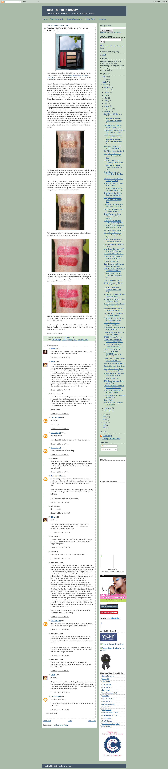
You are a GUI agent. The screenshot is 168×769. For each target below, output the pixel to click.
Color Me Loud (107, 687)
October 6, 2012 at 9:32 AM (60, 472)
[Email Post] (73, 337)
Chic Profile (106, 682)
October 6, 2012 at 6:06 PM (60, 655)
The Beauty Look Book (109, 715)
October (107, 111)
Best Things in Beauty (62, 9)
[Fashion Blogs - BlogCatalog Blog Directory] (112, 650)
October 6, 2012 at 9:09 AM (60, 455)
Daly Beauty (106, 690)
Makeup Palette (83, 340)
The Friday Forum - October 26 (114, 363)
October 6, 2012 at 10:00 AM (60, 513)
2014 (104, 417)
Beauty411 (105, 679)
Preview (103, 32)
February (107, 90)
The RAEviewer (107, 721)
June (106, 101)
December (108, 411)
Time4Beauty (106, 727)
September (108, 109)
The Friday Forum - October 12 (114, 230)
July (106, 103)
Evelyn (53, 348)
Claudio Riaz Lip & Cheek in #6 (114, 366)
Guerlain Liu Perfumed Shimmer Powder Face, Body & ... (112, 290)
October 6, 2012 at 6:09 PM (60, 671)
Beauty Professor (108, 676)
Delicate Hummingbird (109, 693)
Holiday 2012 (72, 340)
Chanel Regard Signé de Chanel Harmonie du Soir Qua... (113, 167)
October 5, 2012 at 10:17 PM (60, 390)
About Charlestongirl (56, 19)
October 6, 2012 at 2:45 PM (60, 617)
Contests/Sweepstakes (74, 19)
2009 (104, 77)
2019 (104, 428)
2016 (104, 422)
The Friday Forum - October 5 (114, 151)
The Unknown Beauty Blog (111, 724)
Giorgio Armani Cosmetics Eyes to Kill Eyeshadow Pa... (112, 121)
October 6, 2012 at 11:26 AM (60, 548)
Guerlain (64, 340)
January (107, 87)
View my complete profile (111, 439)
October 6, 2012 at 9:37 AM (60, 502)
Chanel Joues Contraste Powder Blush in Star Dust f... (113, 174)
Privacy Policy (90, 19)
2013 (104, 414)
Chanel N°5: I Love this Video (114, 254)
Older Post (92, 721)
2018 (104, 425)
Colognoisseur (107, 684)
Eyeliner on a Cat (108, 698)
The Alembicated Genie (110, 713)
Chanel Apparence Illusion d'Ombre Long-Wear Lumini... (112, 216)
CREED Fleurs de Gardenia (113, 337)
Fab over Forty (107, 701)
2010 (104, 79)
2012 (104, 85)
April (106, 95)
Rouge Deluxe (106, 710)
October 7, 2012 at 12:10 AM (60, 692)
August (107, 106)
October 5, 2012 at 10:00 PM (60, 357)
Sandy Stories (108, 400)
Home (45, 19)
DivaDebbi (105, 696)
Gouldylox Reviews (108, 704)
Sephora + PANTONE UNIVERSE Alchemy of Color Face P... (112, 354)
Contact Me (102, 19)
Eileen (53, 361)
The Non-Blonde (107, 718)
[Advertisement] (109, 518)
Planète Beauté (107, 707)
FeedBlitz (118, 32)
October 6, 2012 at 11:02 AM (60, 532)
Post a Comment (51, 713)
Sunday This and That (111, 261)
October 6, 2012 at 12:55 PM (60, 558)
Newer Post (47, 721)
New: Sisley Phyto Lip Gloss (113, 280)
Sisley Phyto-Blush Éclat (112, 349)
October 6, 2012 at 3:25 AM (60, 414)
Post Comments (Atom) (60, 725)
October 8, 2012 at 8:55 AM (60, 709)
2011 (104, 82)
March (106, 92)
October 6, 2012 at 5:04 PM (60, 630)
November (108, 408)
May (106, 98)
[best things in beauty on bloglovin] (110, 619)
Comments (107, 450)
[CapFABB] (112, 757)
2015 (104, 420)
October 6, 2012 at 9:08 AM (60, 429)
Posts (105, 446)
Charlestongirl (56, 340)
